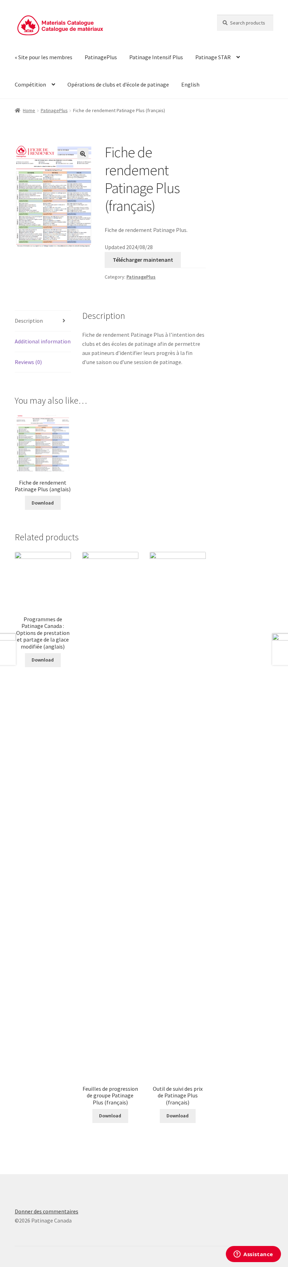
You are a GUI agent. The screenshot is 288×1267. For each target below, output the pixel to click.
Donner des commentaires (46, 1211)
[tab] (43, 321)
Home (29, 110)
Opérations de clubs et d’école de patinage (118, 84)
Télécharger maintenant (143, 259)
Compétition (30, 84)
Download (43, 503)
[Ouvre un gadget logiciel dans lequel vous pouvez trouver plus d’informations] (253, 1254)
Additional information (43, 341)
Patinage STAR (213, 57)
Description (29, 320)
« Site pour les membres (43, 57)
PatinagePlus (101, 57)
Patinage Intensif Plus (156, 57)
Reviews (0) (28, 361)
